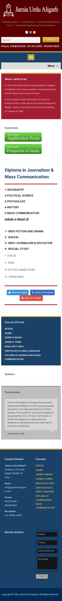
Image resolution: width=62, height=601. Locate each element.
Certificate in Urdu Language (22, 351)
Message (43, 559)
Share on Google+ (33, 298)
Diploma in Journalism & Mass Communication (23, 357)
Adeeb (8, 333)
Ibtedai (9, 328)
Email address (46, 550)
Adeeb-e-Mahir (13, 337)
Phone (41, 542)
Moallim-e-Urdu (14, 346)
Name (41, 534)
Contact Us (27, 22)
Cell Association (10, 22)
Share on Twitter (19, 292)
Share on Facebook (44, 292)
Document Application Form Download (35, 25)
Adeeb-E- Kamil (13, 342)
